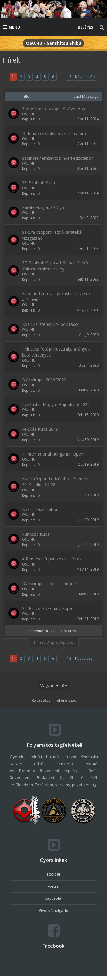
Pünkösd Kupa (36, 534)
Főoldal (53, 874)
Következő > (85, 76)
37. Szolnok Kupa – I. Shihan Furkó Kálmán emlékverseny (55, 266)
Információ (66, 700)
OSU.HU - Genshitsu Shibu (53, 43)
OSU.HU (29, 114)
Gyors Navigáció (53, 910)
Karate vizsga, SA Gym (43, 207)
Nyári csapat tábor (40, 509)
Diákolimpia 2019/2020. (44, 379)
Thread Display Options (54, 642)
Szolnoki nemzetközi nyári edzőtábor (57, 158)
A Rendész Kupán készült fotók (52, 559)
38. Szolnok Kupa (38, 182)
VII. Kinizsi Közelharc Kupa (47, 608)
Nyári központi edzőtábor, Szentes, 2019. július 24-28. (55, 481)
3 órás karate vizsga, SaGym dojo (54, 108)
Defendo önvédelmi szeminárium (54, 133)
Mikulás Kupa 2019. (40, 429)
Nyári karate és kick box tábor (50, 324)
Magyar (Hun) (52, 685)
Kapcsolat (41, 700)
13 (69, 76)
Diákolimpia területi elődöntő (49, 583)
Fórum (53, 886)
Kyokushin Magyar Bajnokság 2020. (56, 404)
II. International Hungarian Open (52, 454)
